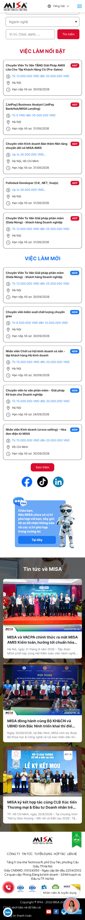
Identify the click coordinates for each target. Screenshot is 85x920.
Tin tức (27, 854)
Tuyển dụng (43, 854)
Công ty (13, 854)
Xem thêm (42, 467)
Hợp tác (60, 854)
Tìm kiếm (68, 34)
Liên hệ (72, 854)
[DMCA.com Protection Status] (56, 888)
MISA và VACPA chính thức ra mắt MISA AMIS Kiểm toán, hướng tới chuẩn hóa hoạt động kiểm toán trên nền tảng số (42, 640)
